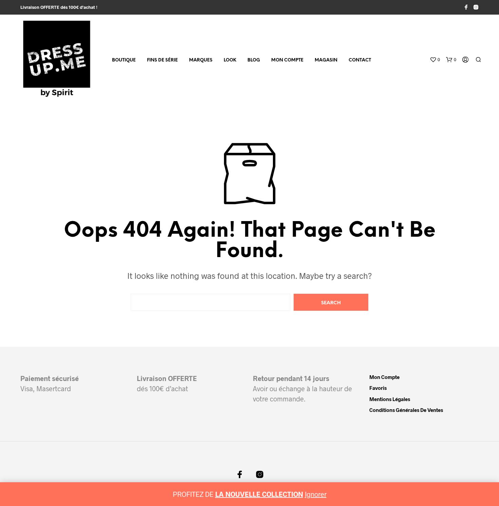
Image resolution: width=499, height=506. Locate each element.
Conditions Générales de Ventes (406, 410)
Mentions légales (389, 399)
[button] (435, 59)
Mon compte (287, 60)
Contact (360, 60)
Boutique (124, 60)
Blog (253, 60)
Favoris (378, 388)
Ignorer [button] (316, 494)
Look (230, 60)
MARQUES (200, 60)
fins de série (162, 60)
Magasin (326, 60)
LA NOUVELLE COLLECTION (259, 494)
